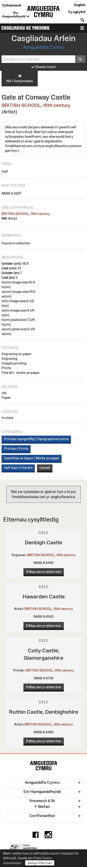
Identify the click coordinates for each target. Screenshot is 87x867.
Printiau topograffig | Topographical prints (36, 439)
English (79, 5)
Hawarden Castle (44, 596)
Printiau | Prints (16, 448)
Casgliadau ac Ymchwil (25, 28)
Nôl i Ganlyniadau (19, 81)
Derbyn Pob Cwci (40, 863)
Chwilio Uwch (45, 67)
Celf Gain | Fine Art (18, 468)
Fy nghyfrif (76, 12)
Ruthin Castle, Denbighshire (43, 712)
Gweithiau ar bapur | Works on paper (31, 458)
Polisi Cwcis (42, 858)
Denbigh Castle (43, 542)
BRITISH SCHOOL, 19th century (36, 105)
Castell (44, 468)
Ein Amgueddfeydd (14, 14)
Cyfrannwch (11, 5)
